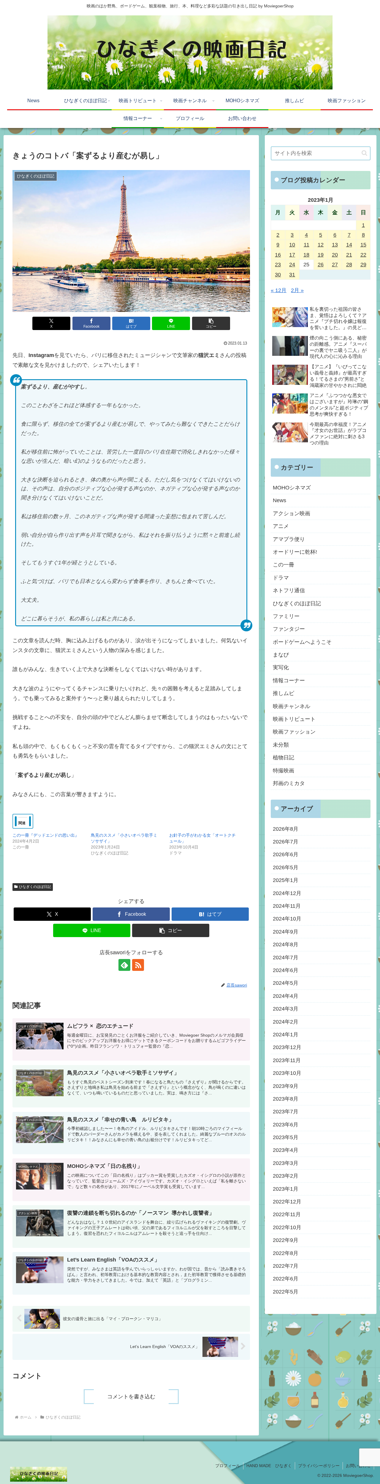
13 (335, 245)
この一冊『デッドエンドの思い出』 (45, 835)
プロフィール (227, 1465)
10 (292, 245)
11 (306, 245)
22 (363, 255)
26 (321, 265)
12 (321, 245)
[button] (211, 323)
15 (363, 245)
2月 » (297, 290)
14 (349, 245)
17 (292, 255)
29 (363, 265)
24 (292, 265)
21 (349, 255)
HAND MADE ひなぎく (269, 1465)
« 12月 (278, 290)
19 (321, 255)
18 (306, 255)
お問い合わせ (358, 1465)
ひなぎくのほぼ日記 (35, 887)
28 (349, 265)
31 (292, 275)
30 (278, 275)
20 (335, 255)
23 (278, 265)
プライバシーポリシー (319, 1465)
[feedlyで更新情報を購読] (124, 965)
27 (335, 265)
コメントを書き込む (131, 1397)
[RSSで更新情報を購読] (138, 965)
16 (278, 255)
